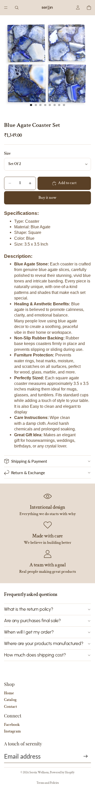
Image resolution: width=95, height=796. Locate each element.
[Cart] (88, 7)
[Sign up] (85, 756)
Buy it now (47, 197)
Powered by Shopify (62, 772)
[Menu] (6, 7)
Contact (10, 706)
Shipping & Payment (29, 461)
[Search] (16, 7)
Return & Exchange (28, 472)
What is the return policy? (28, 609)
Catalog (10, 699)
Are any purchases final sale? (32, 620)
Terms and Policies (47, 783)
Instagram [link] (12, 731)
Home (9, 693)
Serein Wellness (39, 772)
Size (7, 153)
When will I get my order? (29, 632)
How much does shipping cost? (35, 655)
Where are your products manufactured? (43, 643)
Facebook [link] (12, 724)
